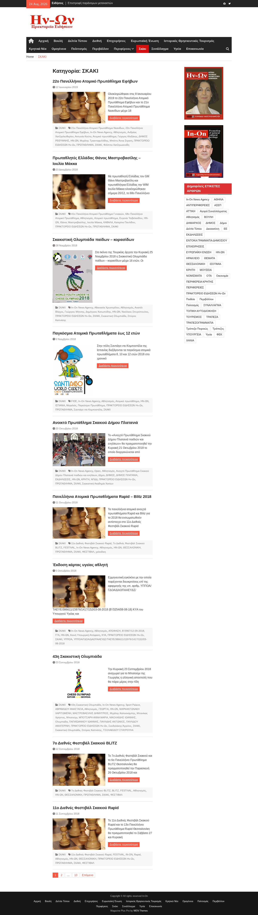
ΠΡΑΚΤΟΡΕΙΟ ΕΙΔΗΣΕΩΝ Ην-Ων (73, 226)
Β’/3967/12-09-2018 (133, 630)
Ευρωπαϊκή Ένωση (145, 41)
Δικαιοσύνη (212, 228)
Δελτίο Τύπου (194, 228)
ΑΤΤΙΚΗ (190, 211)
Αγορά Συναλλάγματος (213, 211)
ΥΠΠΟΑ (68, 639)
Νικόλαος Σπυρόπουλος (135, 311)
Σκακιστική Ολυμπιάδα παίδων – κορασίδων (93, 239)
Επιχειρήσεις (116, 41)
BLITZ (115, 790)
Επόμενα (87, 875)
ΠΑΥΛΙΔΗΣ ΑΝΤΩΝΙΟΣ (112, 721)
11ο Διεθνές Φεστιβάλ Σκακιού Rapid (91, 543)
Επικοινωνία (195, 48)
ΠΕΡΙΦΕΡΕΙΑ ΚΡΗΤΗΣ (199, 281)
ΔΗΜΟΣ (110, 475)
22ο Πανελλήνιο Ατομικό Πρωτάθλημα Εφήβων (95, 81)
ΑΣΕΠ (217, 205)
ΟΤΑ (209, 275)
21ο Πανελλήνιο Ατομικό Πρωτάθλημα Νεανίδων (97, 128)
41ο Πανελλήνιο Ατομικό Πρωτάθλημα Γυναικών (97, 213)
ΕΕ (225, 228)
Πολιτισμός (79, 48)
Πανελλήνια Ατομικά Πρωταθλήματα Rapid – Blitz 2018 (102, 496)
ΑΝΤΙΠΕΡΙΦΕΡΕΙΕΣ (198, 205)
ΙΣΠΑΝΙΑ (60, 405)
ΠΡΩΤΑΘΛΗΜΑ (85, 144)
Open (97, 471)
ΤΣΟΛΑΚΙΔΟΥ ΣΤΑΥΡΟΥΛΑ (118, 730)
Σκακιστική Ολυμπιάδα (113, 316)
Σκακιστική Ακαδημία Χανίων (97, 483)
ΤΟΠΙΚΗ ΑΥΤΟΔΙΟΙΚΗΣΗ (201, 310)
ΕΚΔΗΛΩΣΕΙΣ (63, 479)
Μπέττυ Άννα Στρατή (121, 140)
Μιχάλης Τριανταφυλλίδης (94, 140)
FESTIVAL (69, 547)
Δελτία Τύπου (77, 41)
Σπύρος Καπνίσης (92, 730)
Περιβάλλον (100, 48)
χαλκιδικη (101, 551)
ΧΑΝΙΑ (190, 340)
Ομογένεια (59, 48)
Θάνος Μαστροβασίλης (73, 222)
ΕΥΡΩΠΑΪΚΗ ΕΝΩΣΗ (198, 252)
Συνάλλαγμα (159, 48)
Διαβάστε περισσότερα (124, 117)
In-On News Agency (101, 132)
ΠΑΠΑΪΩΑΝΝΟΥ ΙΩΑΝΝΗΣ (83, 721)
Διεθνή (97, 41)
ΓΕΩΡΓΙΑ (104, 709)
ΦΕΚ (219, 334)
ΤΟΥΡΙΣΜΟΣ (194, 316)
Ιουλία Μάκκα (94, 222)
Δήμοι (101, 475)
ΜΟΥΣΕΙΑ (206, 269)
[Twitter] (229, 3)
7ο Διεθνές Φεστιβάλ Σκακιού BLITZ (85, 743)
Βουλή (58, 41)
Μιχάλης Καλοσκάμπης (122, 713)
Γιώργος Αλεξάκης (127, 136)
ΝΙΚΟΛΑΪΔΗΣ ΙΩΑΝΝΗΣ (122, 717)
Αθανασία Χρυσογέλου (106, 307)
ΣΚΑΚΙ (62, 128)
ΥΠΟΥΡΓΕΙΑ (193, 334)
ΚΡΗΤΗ (85, 479)
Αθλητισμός (119, 132)
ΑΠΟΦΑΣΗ (114, 630)
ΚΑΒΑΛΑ (108, 222)
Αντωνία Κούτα (83, 136)
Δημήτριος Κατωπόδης (98, 311)
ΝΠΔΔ (94, 479)
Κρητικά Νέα (37, 48)
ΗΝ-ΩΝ (74, 140)
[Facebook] (224, 3)
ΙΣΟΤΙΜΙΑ (215, 263)
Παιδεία (190, 299)
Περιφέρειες (122, 48)
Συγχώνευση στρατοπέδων (84, 3)
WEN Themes (141, 910)
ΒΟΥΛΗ (208, 216)
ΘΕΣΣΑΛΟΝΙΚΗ (132, 547)
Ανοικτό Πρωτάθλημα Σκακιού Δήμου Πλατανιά (95, 422)
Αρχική (43, 41)
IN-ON (129, 854)
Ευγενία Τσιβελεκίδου (131, 218)
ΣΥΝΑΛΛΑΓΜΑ (212, 305)
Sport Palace (133, 704)
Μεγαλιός (71, 405)
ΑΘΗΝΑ (218, 199)
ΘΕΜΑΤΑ (209, 258)
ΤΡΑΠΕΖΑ (212, 316)
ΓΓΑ (57, 635)
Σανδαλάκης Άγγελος (119, 725)
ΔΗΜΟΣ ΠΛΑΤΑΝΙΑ (126, 475)
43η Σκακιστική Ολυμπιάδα (77, 656)
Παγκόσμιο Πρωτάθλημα (91, 405)
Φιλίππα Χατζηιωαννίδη (116, 144)
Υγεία (177, 48)
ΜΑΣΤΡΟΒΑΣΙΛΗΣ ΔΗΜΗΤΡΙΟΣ (90, 713)
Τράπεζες (218, 328)
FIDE (74, 401)
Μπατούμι (71, 717)
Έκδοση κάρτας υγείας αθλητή (80, 565)
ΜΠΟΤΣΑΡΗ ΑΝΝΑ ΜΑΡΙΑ (93, 717)
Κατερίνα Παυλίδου (124, 222)
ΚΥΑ (104, 635)
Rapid (137, 854)
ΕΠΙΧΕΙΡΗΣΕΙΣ (195, 246)
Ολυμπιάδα (61, 721)
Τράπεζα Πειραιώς (197, 328)
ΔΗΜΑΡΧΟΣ (193, 222)
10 (75, 875)
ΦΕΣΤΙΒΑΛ (88, 551)
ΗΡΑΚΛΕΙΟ (193, 258)
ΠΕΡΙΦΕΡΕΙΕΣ (195, 287)
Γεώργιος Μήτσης (74, 311)
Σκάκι (142, 48)
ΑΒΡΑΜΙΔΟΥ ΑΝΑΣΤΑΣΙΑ (69, 709)
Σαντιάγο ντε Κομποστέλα (88, 409)
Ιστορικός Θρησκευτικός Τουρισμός (189, 41)
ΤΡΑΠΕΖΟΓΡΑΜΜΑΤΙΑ (199, 322)
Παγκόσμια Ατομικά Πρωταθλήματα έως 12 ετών (96, 333)
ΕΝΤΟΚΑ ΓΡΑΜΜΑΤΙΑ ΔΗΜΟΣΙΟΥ (206, 240)
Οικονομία (222, 275)
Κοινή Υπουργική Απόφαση (85, 635)
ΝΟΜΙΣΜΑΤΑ (194, 275)
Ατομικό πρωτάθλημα (104, 136)
